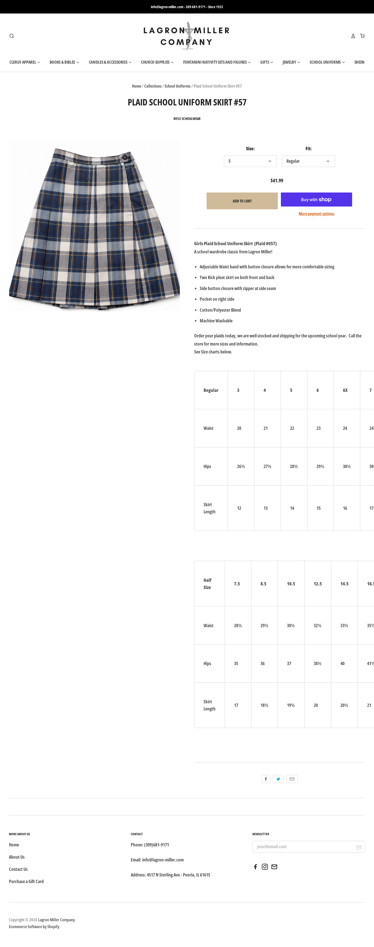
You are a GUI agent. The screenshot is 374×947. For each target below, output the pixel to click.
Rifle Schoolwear (187, 118)
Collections (153, 86)
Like (265, 779)
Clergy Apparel (23, 62)
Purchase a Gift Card (26, 881)
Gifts (265, 62)
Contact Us (18, 869)
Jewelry (290, 62)
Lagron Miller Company (56, 920)
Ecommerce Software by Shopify (34, 926)
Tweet (278, 779)
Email (292, 779)
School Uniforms (325, 62)
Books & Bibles (63, 62)
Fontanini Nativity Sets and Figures (215, 62)
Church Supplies (155, 62)
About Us (17, 857)
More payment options (316, 213)
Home (136, 86)
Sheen (359, 62)
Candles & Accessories (108, 62)
